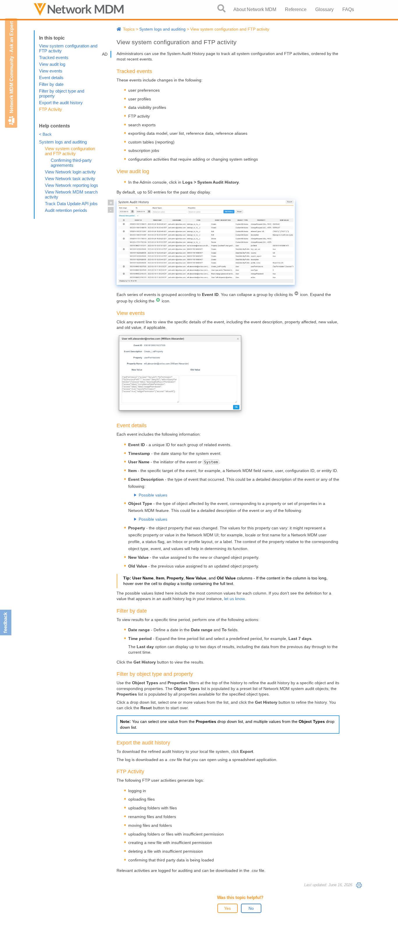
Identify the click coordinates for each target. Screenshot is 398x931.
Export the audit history (61, 102)
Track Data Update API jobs (71, 203)
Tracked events (53, 57)
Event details (51, 77)
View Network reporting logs (71, 185)
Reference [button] (296, 9)
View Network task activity (70, 178)
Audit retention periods (66, 210)
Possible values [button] (153, 495)
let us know (234, 598)
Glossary (324, 9)
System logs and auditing (63, 141)
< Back (45, 134)
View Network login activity (70, 171)
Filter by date (51, 84)
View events (50, 70)
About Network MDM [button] (254, 9)
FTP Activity (50, 109)
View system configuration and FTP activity (70, 151)
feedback (5, 622)
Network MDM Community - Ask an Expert (11, 67)
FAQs (348, 9)
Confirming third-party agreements (71, 163)
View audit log (52, 64)
